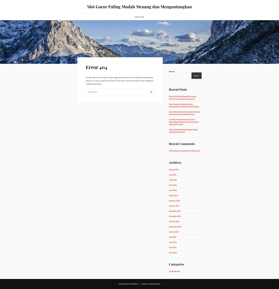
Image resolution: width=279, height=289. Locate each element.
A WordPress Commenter (178, 151)
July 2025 (172, 237)
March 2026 (173, 195)
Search (171, 71)
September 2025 (175, 226)
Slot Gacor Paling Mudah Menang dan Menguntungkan (139, 6)
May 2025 (173, 247)
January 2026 (174, 206)
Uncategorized (174, 271)
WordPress (133, 284)
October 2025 (174, 221)
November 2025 (175, 216)
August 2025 (174, 232)
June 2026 (173, 180)
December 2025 (175, 211)
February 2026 (174, 200)
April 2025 (173, 252)
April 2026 (173, 190)
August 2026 (174, 169)
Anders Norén (154, 284)
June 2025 (173, 242)
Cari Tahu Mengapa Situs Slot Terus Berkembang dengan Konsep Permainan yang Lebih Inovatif (184, 121)
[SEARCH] (151, 92)
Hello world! (195, 151)
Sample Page (139, 17)
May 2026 (173, 185)
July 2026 (172, 175)
